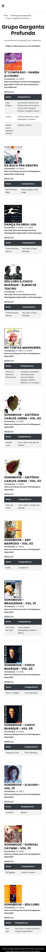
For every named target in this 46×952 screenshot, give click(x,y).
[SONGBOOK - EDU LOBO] (13, 894)
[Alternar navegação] (3, 6)
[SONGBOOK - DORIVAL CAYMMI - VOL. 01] (13, 834)
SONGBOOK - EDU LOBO (21, 904)
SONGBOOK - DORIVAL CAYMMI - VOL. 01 (21, 846)
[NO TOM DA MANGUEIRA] (13, 337)
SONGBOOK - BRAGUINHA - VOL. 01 (20, 601)
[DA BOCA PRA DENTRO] (13, 155)
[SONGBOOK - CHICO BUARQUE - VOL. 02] (13, 654)
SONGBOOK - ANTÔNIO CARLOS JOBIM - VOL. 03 (22, 479)
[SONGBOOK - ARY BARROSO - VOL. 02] (13, 529)
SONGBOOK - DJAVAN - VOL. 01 (22, 786)
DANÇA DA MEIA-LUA (20, 224)
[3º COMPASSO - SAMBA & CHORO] (13, 61)
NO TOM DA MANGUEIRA (22, 348)
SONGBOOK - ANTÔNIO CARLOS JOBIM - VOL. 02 (22, 416)
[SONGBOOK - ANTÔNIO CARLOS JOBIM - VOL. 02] (13, 404)
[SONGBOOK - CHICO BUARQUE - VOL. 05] (13, 714)
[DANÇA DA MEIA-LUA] (13, 214)
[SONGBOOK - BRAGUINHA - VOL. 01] (13, 589)
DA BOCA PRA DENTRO (21, 165)
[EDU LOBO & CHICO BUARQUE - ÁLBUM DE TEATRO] (13, 271)
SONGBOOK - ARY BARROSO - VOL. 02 (18, 542)
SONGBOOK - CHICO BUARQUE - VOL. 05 (19, 727)
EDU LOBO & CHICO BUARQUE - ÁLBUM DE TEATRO (20, 285)
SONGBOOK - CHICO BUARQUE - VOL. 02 (19, 667)
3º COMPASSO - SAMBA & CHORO (21, 74)
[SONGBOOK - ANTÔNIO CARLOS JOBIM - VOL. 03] (13, 466)
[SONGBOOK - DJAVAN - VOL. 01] (13, 774)
